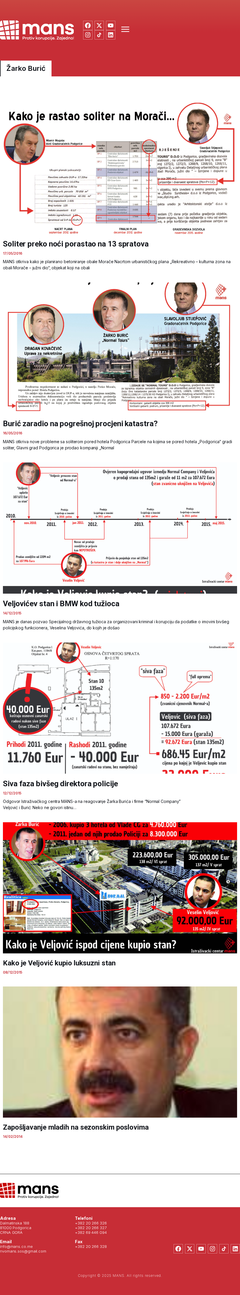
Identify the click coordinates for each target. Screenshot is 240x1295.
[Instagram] (87, 34)
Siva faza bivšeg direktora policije (60, 783)
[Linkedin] (110, 34)
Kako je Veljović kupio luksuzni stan (59, 963)
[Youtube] (110, 25)
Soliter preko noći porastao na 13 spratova (76, 243)
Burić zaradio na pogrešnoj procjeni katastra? (80, 423)
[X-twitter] (99, 25)
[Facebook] (87, 25)
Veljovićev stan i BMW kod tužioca (61, 603)
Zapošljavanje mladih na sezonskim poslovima (76, 1127)
